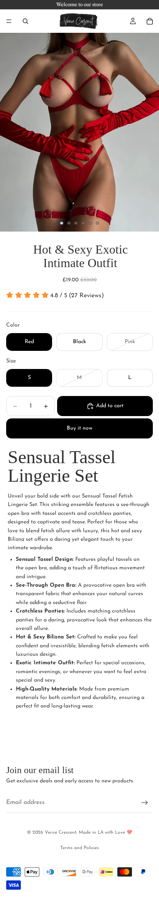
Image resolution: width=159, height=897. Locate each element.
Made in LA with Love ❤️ (105, 832)
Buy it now (79, 428)
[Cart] (149, 21)
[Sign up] (145, 803)
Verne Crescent (60, 832)
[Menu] (9, 21)
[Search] (25, 21)
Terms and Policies (79, 848)
